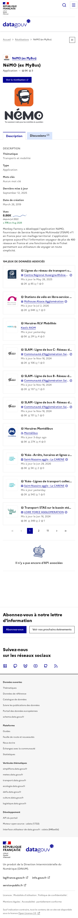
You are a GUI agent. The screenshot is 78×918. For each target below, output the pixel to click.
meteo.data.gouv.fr (13, 774)
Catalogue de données (14, 699)
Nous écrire (9, 742)
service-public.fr (13, 885)
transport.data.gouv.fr (14, 780)
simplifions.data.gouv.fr (15, 768)
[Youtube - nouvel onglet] (35, 666)
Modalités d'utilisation (24, 895)
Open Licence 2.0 (27, 913)
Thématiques (10, 688)
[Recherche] (64, 5)
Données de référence (14, 693)
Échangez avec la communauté (19, 748)
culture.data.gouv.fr (13, 797)
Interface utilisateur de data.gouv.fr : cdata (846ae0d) (31, 829)
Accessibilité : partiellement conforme (42, 901)
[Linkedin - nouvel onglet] (5, 666)
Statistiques (9, 754)
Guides (6, 731)
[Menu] (73, 5)
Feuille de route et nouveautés (18, 737)
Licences (7, 895)
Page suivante (57, 531)
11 (48, 531)
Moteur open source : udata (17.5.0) (21, 823)
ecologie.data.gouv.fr (14, 786)
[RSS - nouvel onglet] (55, 666)
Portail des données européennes (20, 711)
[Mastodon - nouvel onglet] (15, 666)
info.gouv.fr (39, 878)
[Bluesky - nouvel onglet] (25, 666)
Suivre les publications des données (21, 705)
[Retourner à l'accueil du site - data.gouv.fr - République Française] (39, 849)
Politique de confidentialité (52, 895)
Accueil (7, 39)
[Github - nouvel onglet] (45, 666)
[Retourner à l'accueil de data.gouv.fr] (16, 23)
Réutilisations (22, 39)
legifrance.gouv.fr (14, 878)
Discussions (39, 135)
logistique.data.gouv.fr (14, 803)
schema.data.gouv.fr (13, 716)
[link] (17, 80)
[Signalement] (72, 40)
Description (14, 136)
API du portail (10, 818)
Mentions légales (11, 901)
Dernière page (65, 531)
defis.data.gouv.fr (12, 792)
